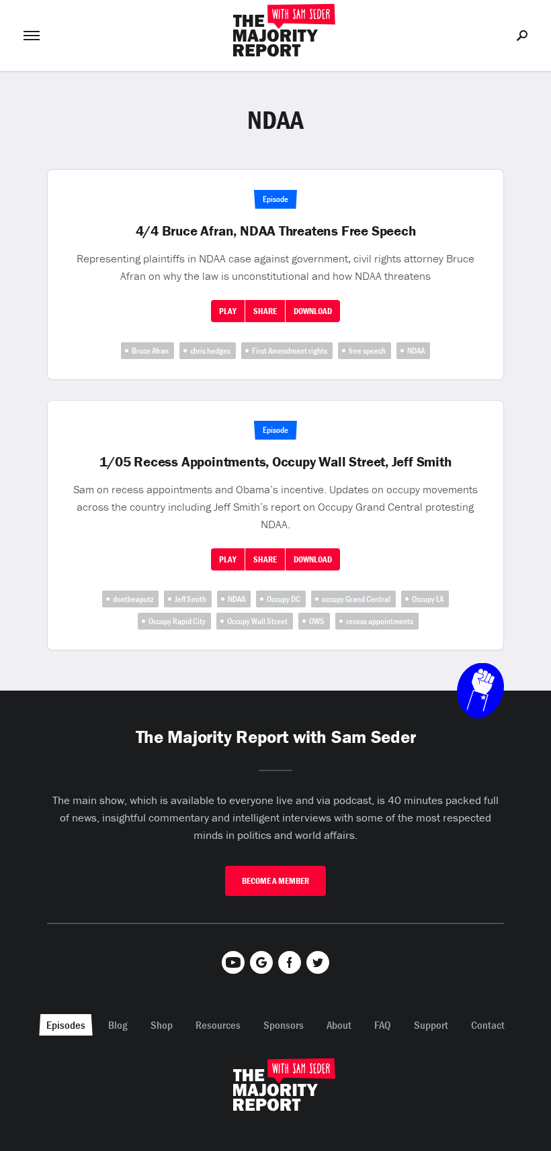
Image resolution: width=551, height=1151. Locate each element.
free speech (367, 350)
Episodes (65, 1024)
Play (228, 311)
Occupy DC (283, 599)
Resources (218, 1024)
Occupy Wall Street (257, 621)
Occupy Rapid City (177, 621)
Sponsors (283, 1024)
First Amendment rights (289, 350)
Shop (162, 1024)
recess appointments (379, 621)
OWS (317, 621)
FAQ (382, 1024)
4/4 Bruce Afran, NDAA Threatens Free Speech (276, 231)
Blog (118, 1024)
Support (431, 1024)
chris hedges (210, 350)
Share (265, 311)
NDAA (416, 350)
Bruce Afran (150, 350)
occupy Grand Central (356, 599)
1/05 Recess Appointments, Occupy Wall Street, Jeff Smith (275, 462)
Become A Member (275, 881)
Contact (488, 1024)
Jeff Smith (190, 599)
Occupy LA (427, 599)
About (339, 1024)
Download (313, 311)
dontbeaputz (133, 599)
